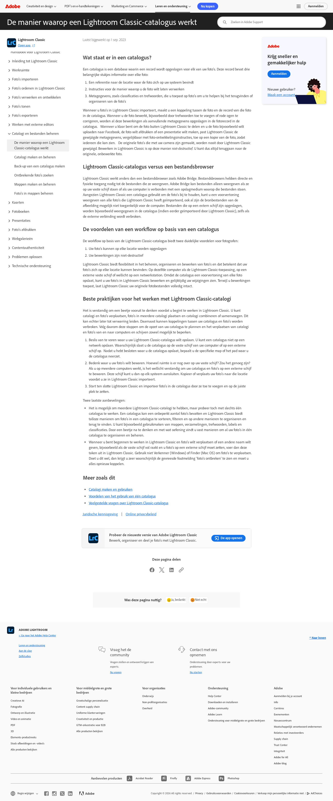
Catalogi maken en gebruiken (111, 489)
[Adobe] (12, 6)
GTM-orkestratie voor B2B (91, 725)
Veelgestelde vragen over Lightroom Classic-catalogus (128, 503)
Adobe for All (281, 757)
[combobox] (271, 22)
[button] (298, 6)
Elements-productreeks (23, 737)
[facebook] (46, 793)
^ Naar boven (317, 637)
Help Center (214, 696)
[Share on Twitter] (161, 571)
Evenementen (281, 714)
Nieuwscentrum (283, 720)
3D (12, 731)
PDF (13, 725)
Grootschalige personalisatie (92, 700)
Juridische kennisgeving (100, 514)
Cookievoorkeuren (244, 793)
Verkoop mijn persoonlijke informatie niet (281, 793)
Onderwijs (148, 696)
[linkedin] (70, 793)
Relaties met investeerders (289, 732)
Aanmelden (316, 6)
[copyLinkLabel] (181, 571)
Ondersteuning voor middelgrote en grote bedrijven (234, 720)
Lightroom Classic (31, 40)
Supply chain (281, 739)
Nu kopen (208, 6)
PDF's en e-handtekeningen (82, 6)
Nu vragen (115, 672)
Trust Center (280, 745)
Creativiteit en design (40, 6)
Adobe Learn (215, 714)
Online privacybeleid (141, 514)
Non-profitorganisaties (154, 702)
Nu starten (196, 672)
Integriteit (279, 751)
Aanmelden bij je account (288, 696)
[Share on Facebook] (152, 571)
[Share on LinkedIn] (171, 571)
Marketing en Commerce (127, 6)
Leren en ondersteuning (171, 6)
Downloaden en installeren (223, 702)
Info (276, 702)
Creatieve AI (17, 700)
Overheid (147, 708)
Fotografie (16, 706)
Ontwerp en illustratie (23, 712)
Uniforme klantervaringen (90, 712)
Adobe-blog (280, 763)
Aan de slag (25, 650)
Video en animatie (21, 719)
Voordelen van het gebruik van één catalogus (122, 496)
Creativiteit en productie (89, 719)
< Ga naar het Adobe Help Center (37, 635)
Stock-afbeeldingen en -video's (27, 743)
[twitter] (62, 793)
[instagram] (54, 793)
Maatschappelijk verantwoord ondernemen (298, 726)
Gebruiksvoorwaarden (218, 793)
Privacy (199, 793)
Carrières (279, 708)
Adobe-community (218, 708)
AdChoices (316, 793)
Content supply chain (88, 706)
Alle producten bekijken (24, 749)
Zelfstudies (25, 656)
